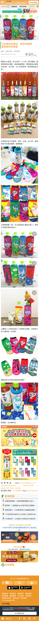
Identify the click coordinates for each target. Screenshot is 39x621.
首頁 (2, 51)
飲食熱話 (13, 593)
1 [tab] (15, 10)
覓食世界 (32, 6)
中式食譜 (21, 596)
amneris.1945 (28, 485)
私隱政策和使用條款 (20, 609)
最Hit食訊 (5, 6)
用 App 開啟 (33, 2)
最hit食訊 (9, 51)
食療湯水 (28, 596)
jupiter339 (5, 488)
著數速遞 (5, 593)
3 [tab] (21, 10)
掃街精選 (5, 596)
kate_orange (16, 488)
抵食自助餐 (23, 6)
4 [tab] (24, 10)
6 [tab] (21, 13)
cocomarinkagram (8, 485)
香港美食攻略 (6, 598)
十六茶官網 (16, 490)
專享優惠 (24, 598)
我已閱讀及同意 (19, 613)
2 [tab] (18, 10)
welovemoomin (32, 490)
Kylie (14, 54)
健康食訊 (21, 593)
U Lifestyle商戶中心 (8, 600)
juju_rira (31, 483)
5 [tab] (18, 13)
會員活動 (16, 598)
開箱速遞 (14, 6)
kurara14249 (23, 483)
